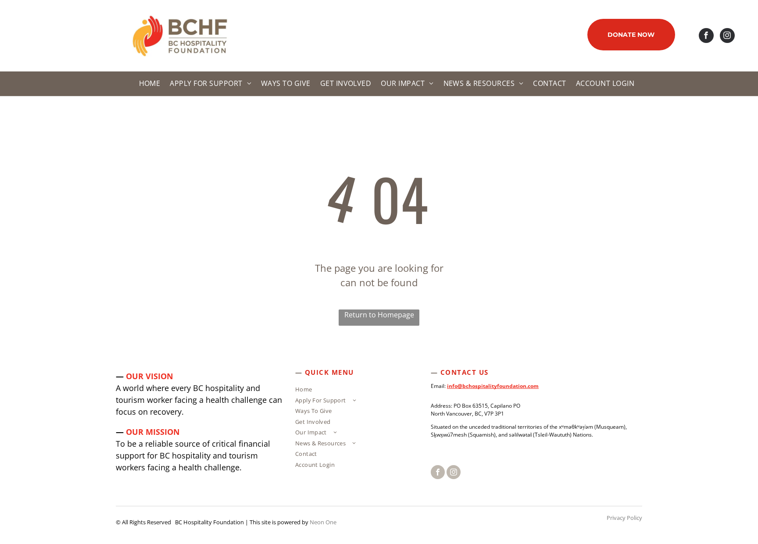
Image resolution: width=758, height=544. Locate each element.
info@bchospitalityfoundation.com (493, 386)
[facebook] (706, 36)
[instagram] (727, 36)
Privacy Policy (624, 518)
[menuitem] (148, 83)
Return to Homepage (379, 315)
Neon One (323, 522)
